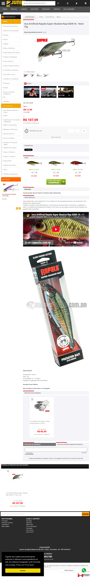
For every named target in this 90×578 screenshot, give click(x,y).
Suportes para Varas (10, 165)
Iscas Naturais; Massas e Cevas (11, 111)
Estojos (6, 88)
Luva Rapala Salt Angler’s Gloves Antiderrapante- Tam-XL (40, 422)
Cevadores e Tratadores (11, 79)
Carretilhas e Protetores (11, 70)
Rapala (44, 32)
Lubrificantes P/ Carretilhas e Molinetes (12, 121)
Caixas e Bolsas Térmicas (11, 66)
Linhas (6, 115)
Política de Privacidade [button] (25, 565)
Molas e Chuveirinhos (10, 125)
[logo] (16, 3)
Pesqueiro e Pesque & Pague (10, 143)
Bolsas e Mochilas (9, 48)
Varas (5, 169)
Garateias (7, 101)
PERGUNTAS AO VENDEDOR (32, 444)
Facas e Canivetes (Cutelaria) (9, 93)
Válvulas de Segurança (10, 174)
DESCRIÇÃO (27, 189)
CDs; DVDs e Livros (9, 74)
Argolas (6, 44)
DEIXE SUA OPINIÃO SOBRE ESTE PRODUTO (70, 444)
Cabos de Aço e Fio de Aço (12, 52)
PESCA (5, 21)
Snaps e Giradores (9, 152)
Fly (4, 97)
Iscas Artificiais (8, 106)
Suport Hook (7, 161)
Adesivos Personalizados (11, 31)
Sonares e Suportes (10, 156)
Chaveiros (7, 83)
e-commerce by (85, 571)
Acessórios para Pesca (10, 26)
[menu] (3, 3)
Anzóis (6, 39)
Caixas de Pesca (9, 61)
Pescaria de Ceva (9, 134)
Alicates (6, 35)
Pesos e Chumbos (9, 138)
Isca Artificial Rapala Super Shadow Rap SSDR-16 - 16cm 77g (16, 494)
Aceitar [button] (22, 570)
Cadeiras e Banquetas (10, 57)
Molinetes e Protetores (11, 129)
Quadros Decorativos (10, 148)
